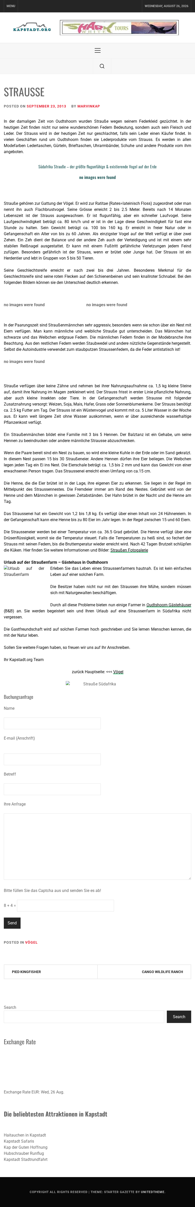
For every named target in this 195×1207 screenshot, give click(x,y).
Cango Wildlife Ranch (162, 972)
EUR (35, 1092)
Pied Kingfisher (26, 972)
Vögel (31, 942)
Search (10, 1007)
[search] (102, 66)
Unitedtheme (153, 1192)
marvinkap (88, 106)
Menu (11, 6)
